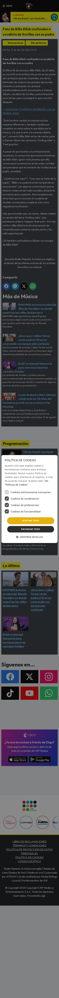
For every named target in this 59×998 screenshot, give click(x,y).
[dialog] (29, 499)
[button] (29, 537)
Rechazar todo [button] (30, 529)
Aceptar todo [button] (30, 520)
